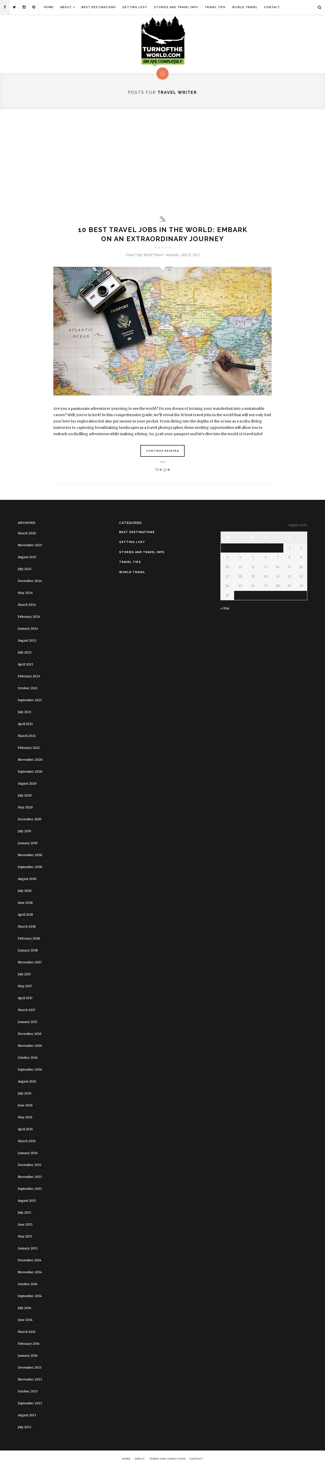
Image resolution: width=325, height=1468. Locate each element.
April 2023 (25, 664)
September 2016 (30, 1069)
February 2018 (29, 938)
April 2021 (25, 724)
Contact (272, 7)
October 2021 (28, 688)
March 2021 (27, 736)
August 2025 (27, 557)
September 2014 (30, 1296)
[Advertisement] (162, 162)
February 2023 (29, 676)
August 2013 (27, 1415)
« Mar (225, 608)
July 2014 (24, 1308)
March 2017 (26, 1010)
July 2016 (24, 1093)
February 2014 (29, 1344)
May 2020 (25, 807)
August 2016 (27, 1081)
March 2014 (27, 1332)
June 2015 (25, 1224)
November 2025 (30, 545)
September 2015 (30, 1189)
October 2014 (28, 1284)
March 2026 (27, 533)
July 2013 (24, 1427)
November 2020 (30, 760)
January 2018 (28, 950)
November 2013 (30, 1379)
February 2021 (29, 748)
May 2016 (25, 1117)
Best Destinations (99, 7)
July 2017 (24, 974)
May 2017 (25, 986)
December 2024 (30, 581)
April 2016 (25, 1129)
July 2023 (24, 652)
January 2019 (28, 843)
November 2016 (30, 1046)
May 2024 (25, 593)
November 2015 (30, 1177)
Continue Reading (162, 451)
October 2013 (28, 1391)
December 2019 (29, 819)
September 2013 (30, 1403)
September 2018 (30, 867)
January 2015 (28, 1248)
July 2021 (24, 712)
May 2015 (25, 1236)
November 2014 (30, 1272)
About (66, 7)
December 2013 (29, 1367)
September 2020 (30, 771)
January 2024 (28, 628)
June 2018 (25, 903)
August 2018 (27, 879)
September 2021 (30, 700)
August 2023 (27, 640)
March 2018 (27, 926)
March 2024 (27, 605)
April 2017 (25, 998)
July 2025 (24, 569)
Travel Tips (215, 7)
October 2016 (28, 1057)
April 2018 (25, 914)
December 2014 (29, 1260)
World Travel (244, 7)
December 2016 (30, 1034)
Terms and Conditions (167, 1458)
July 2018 (24, 891)
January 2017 (27, 1022)
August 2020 (27, 783)
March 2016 (27, 1141)
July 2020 (25, 795)
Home (49, 7)
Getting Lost (134, 7)
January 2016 (28, 1153)
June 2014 (25, 1320)
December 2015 (29, 1165)
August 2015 (27, 1200)
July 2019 (24, 831)
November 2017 (30, 962)
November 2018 (30, 855)
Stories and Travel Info (176, 7)
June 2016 (25, 1105)
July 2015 (24, 1212)
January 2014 (28, 1355)
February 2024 (29, 616)
